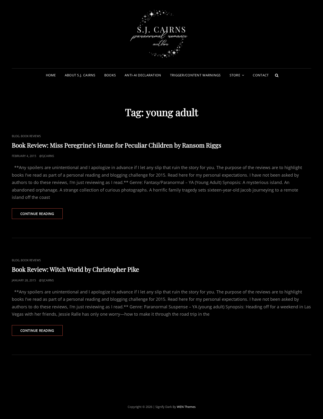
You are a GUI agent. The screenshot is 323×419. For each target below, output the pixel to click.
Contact (261, 75)
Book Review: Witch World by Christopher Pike (75, 269)
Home (51, 75)
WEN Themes (186, 407)
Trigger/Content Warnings (195, 75)
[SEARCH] (276, 75)
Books (110, 75)
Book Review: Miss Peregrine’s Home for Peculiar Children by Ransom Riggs (116, 145)
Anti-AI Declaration (143, 75)
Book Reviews (31, 136)
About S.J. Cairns (80, 75)
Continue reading (41, 215)
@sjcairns (46, 156)
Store (235, 75)
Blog (15, 136)
